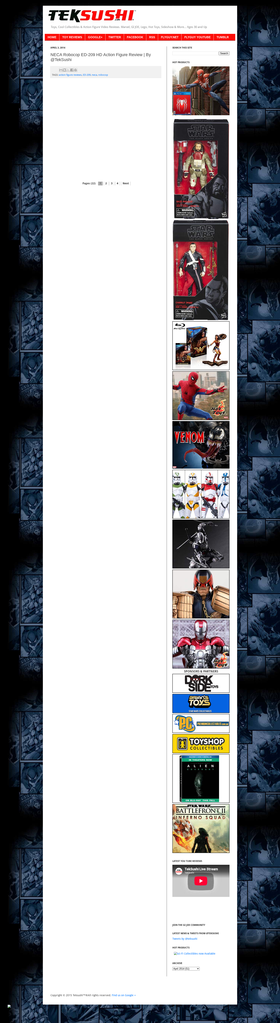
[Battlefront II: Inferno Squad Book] (201, 852)
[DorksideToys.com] (201, 691)
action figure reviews (70, 74)
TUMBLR (223, 37)
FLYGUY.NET (169, 37)
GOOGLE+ (95, 37)
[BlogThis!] (64, 70)
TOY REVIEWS (72, 37)
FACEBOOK (135, 37)
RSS (152, 37)
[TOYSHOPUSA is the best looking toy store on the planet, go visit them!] (201, 752)
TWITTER (114, 37)
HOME (52, 37)
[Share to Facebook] (72, 70)
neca (94, 74)
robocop (103, 74)
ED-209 (87, 74)
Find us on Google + (124, 995)
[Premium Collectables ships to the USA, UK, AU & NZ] (201, 732)
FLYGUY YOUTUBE (197, 37)
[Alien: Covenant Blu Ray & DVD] (201, 802)
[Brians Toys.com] (201, 712)
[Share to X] (68, 70)
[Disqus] (105, 130)
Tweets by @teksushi (184, 938)
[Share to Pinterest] (75, 70)
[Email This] (61, 70)
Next (126, 183)
